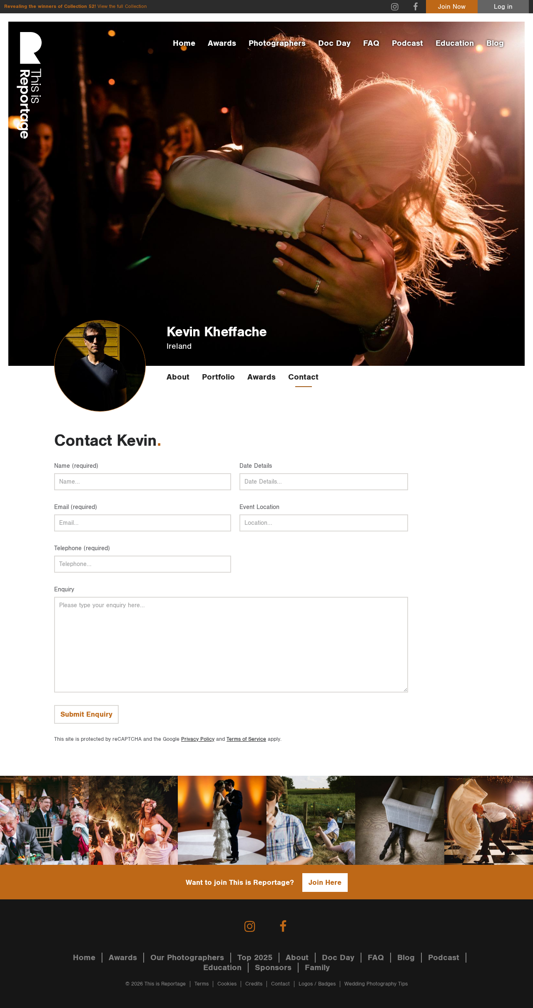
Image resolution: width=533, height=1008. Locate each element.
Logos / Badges (317, 984)
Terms (201, 984)
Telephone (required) (82, 548)
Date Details (255, 465)
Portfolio (218, 377)
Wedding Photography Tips (376, 984)
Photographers (277, 43)
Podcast (407, 43)
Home (184, 43)
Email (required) (75, 507)
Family (317, 968)
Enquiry (64, 589)
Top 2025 (254, 958)
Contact (303, 377)
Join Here (325, 882)
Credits (253, 984)
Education (455, 43)
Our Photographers (187, 958)
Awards (222, 43)
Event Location (259, 507)
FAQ (371, 43)
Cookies (227, 984)
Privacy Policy (197, 739)
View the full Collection (122, 6)
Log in (503, 7)
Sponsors (273, 968)
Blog (495, 43)
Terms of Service (246, 739)
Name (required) (76, 465)
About (178, 377)
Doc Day (334, 43)
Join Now (452, 7)
